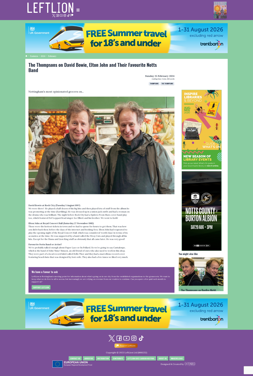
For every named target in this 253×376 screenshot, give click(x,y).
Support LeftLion (41, 287)
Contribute (118, 358)
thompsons (154, 83)
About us (163, 358)
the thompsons (167, 83)
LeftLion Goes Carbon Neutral (140, 358)
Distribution (103, 358)
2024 (43, 56)
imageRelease (177, 358)
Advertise (88, 358)
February (52, 56)
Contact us (75, 358)
